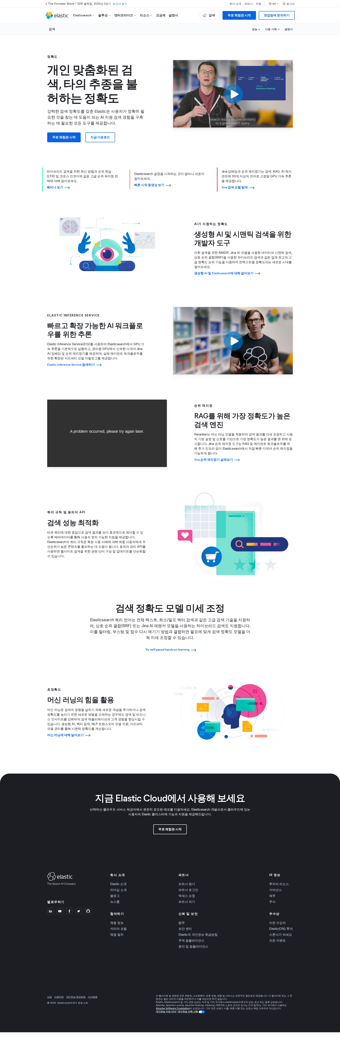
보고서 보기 (120, 3)
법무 (181, 923)
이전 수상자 (277, 923)
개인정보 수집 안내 (166, 1011)
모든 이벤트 (277, 940)
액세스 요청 (186, 896)
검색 (52, 29)
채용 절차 (117, 935)
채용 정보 (117, 923)
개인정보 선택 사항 (188, 1011)
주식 (272, 902)
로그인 (290, 3)
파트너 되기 (186, 902)
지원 (258, 3)
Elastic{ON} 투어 (281, 929)
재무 (272, 896)
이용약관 (59, 996)
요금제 (160, 15)
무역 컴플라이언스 (191, 940)
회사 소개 (235, 3)
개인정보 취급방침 (76, 996)
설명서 (173, 15)
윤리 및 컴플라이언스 (193, 946)
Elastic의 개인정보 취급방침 (198, 935)
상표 (49, 996)
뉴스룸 (115, 902)
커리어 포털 (118, 929)
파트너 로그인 (188, 890)
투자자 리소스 (279, 884)
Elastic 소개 (118, 884)
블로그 (115, 896)
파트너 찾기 (186, 884)
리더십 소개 (118, 890)
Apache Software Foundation (173, 1008)
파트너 (248, 3)
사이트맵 (92, 996)
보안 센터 (185, 929)
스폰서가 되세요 (280, 935)
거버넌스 (275, 890)
